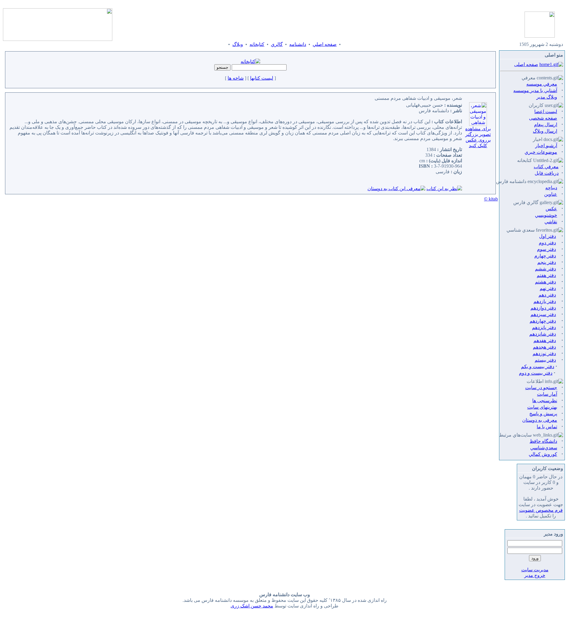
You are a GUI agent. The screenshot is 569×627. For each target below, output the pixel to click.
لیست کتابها (261, 78)
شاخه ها (236, 78)
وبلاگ (237, 44)
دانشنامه (297, 44)
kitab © (491, 198)
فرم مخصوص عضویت (541, 510)
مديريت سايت (535, 569)
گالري (277, 44)
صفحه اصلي (325, 44)
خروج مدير (534, 575)
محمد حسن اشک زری (252, 605)
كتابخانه (257, 44)
